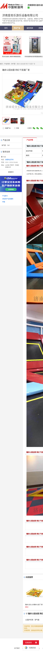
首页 (1, 64)
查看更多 (11, 172)
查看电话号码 (9, 160)
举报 (17, 128)
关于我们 (17, 648)
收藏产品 (8, 128)
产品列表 (7, 64)
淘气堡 (13, 64)
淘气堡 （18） (6, 145)
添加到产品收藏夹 (7, 199)
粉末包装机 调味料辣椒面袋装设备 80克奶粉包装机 (17, 57)
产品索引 (5, 196)
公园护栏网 (29, 620)
